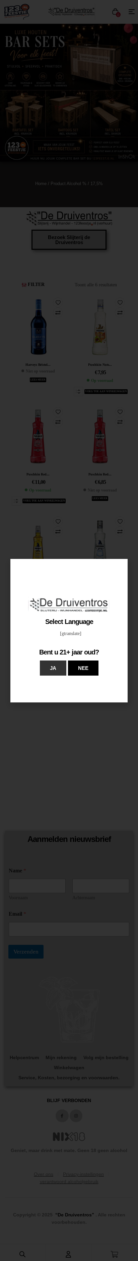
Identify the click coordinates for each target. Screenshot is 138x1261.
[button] (53, 668)
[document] (69, 630)
